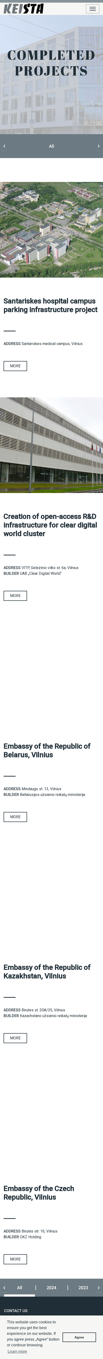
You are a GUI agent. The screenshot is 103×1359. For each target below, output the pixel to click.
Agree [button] (79, 1337)
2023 (83, 1287)
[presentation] (4, 145)
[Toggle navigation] (92, 8)
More (15, 366)
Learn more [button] (17, 1351)
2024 (51, 1287)
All (19, 1287)
